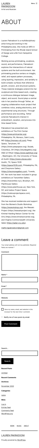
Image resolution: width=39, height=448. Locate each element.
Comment (5, 252)
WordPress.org (7, 414)
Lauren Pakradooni (13, 435)
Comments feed (7, 410)
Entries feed (6, 407)
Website (4, 298)
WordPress (21, 440)
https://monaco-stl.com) (16, 140)
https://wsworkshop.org (12, 207)
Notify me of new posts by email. (17, 317)
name (3, 395)
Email (4, 286)
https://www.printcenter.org (14, 134)
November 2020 (7, 386)
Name (4, 275)
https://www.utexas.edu (20, 159)
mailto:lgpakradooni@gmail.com (15, 228)
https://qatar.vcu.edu (16, 223)
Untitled (4, 373)
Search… (4, 348)
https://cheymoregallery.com (14, 171)
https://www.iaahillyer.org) (26, 153)
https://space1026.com (11, 165)
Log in (3, 404)
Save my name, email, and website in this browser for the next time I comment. (18, 310)
